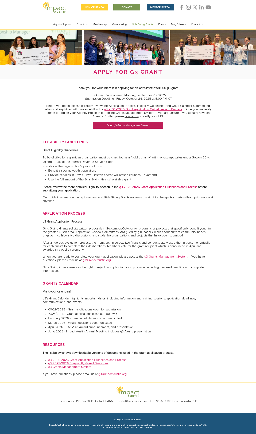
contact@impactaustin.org (132, 400)
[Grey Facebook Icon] (182, 7)
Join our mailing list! (185, 400)
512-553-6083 (163, 400)
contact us (132, 116)
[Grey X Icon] (195, 7)
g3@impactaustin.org (97, 260)
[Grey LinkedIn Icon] (201, 7)
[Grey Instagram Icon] (188, 7)
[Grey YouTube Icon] (208, 7)
